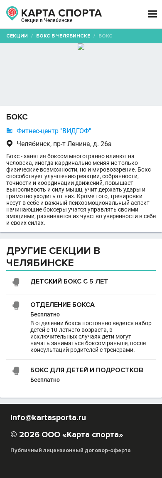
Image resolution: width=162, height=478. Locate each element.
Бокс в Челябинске (63, 36)
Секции (17, 36)
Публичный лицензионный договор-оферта (70, 450)
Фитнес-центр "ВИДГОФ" (54, 131)
